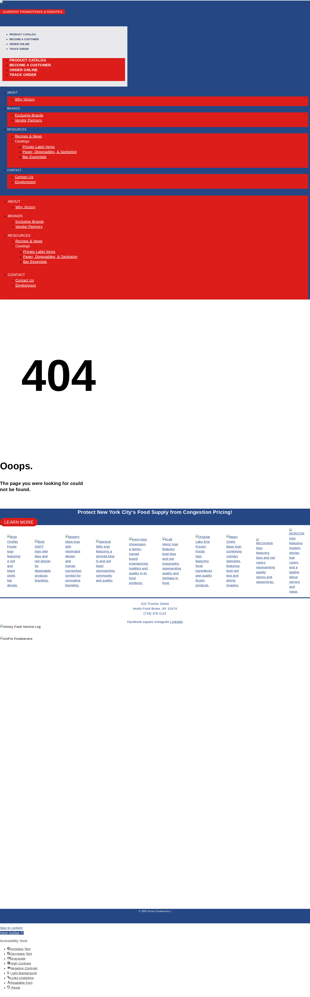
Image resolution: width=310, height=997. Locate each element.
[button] (12, 933)
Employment (25, 182)
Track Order (19, 48)
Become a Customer (24, 39)
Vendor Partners (28, 120)
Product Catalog (23, 34)
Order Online (20, 44)
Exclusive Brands (29, 115)
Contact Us (24, 177)
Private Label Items (39, 147)
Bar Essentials (34, 157)
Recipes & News (28, 136)
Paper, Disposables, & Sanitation (50, 152)
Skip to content (11, 928)
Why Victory (25, 99)
